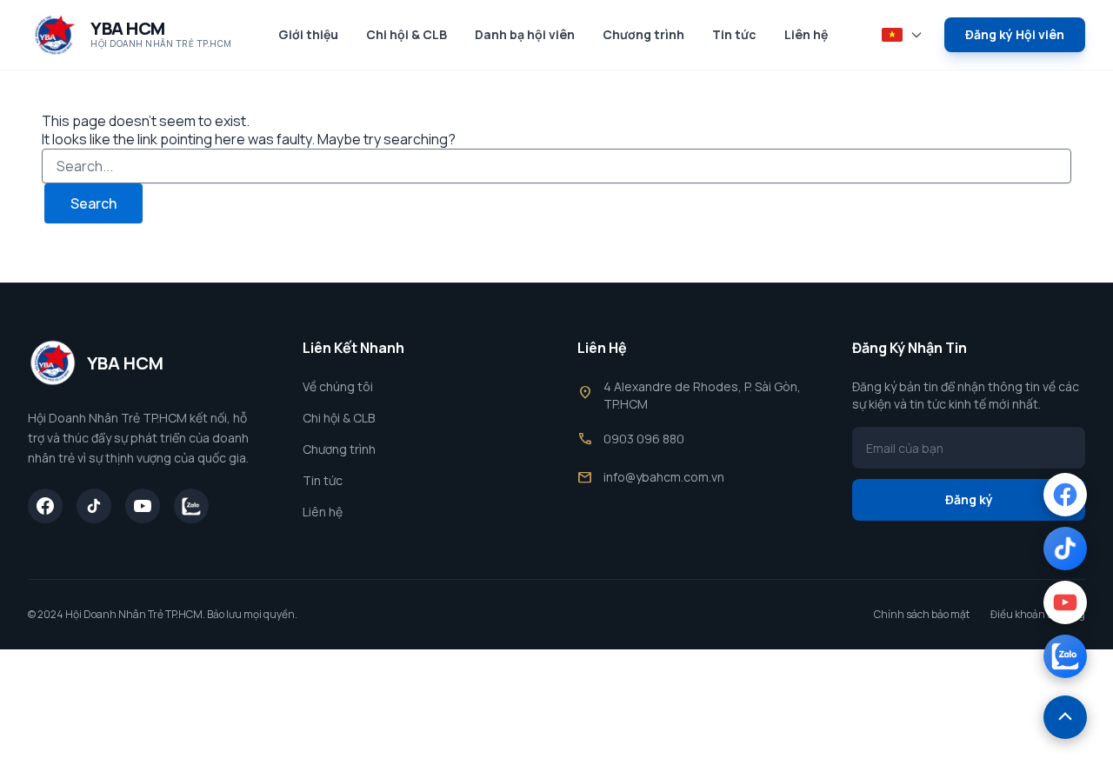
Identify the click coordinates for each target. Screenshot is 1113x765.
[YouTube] (142, 506)
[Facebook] (45, 506)
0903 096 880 (643, 438)
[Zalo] (191, 506)
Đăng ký (969, 499)
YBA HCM (127, 28)
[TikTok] (94, 506)
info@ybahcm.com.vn (663, 477)
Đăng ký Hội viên (1014, 34)
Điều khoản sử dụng (1037, 615)
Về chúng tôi (338, 386)
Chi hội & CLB (406, 34)
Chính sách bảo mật (922, 615)
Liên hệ (806, 34)
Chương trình (643, 34)
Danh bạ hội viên (525, 34)
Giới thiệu (308, 34)
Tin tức (734, 34)
